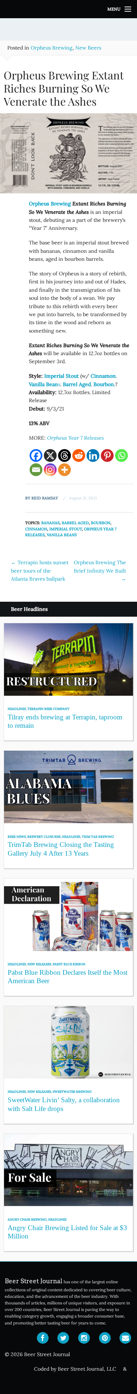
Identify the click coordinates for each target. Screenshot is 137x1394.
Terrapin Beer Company (48, 709)
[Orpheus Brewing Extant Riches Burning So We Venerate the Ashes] (68, 156)
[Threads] (64, 455)
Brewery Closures (44, 837)
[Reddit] (78, 455)
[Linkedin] (93, 455)
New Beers (88, 47)
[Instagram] (50, 469)
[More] (64, 469)
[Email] (36, 469)
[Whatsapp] (121, 455)
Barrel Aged (75, 522)
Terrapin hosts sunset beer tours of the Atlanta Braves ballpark (39, 570)
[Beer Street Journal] (68, 9)
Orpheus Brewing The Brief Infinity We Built (100, 570)
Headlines (17, 709)
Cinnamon (36, 528)
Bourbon (100, 522)
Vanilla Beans (62, 534)
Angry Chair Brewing (27, 1219)
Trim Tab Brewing (98, 837)
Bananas (50, 522)
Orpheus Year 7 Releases (75, 438)
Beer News (17, 837)
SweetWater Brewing (72, 1091)
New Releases (39, 964)
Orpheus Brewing (51, 47)
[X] (50, 455)
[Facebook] (36, 455)
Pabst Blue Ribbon (69, 964)
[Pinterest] (107, 455)
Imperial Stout (65, 528)
